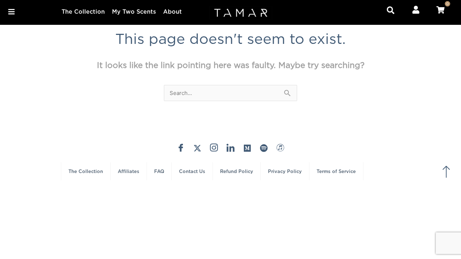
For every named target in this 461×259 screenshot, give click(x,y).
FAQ (159, 171)
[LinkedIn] (230, 147)
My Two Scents (134, 11)
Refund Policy (236, 171)
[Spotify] (263, 147)
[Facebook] (180, 147)
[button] (11, 11)
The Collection (83, 11)
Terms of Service (336, 171)
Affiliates (128, 171)
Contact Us (192, 171)
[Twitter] (197, 147)
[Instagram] (214, 147)
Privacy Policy (285, 171)
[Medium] (247, 147)
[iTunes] (280, 147)
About (172, 11)
